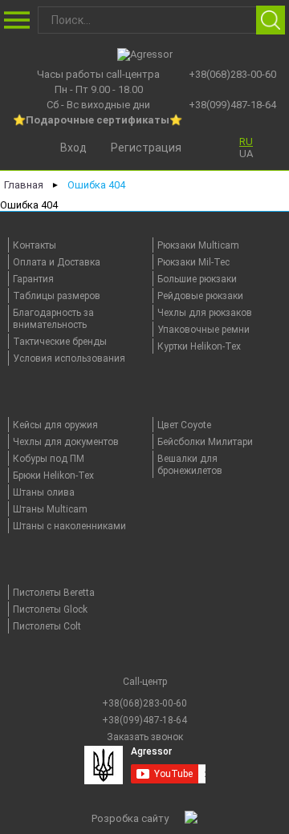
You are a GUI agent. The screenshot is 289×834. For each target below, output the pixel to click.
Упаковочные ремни (203, 329)
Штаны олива (44, 492)
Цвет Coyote (184, 425)
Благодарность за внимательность (53, 318)
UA (246, 154)
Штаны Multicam (50, 509)
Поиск (270, 20)
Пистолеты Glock (50, 609)
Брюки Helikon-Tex (53, 475)
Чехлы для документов (66, 441)
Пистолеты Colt (47, 626)
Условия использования (69, 358)
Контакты (34, 245)
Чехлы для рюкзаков (204, 312)
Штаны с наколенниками (69, 526)
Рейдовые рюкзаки (200, 296)
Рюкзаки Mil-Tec (193, 262)
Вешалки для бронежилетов (189, 464)
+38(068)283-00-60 (232, 74)
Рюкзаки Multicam (198, 245)
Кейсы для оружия (55, 425)
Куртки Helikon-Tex (199, 346)
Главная (23, 185)
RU (246, 142)
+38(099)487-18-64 (232, 105)
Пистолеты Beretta (54, 592)
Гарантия (33, 279)
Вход (73, 147)
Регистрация (146, 147)
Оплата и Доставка (56, 262)
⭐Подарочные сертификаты (91, 120)
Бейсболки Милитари (205, 441)
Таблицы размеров (56, 296)
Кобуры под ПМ (48, 458)
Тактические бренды (60, 341)
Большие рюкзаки (197, 279)
